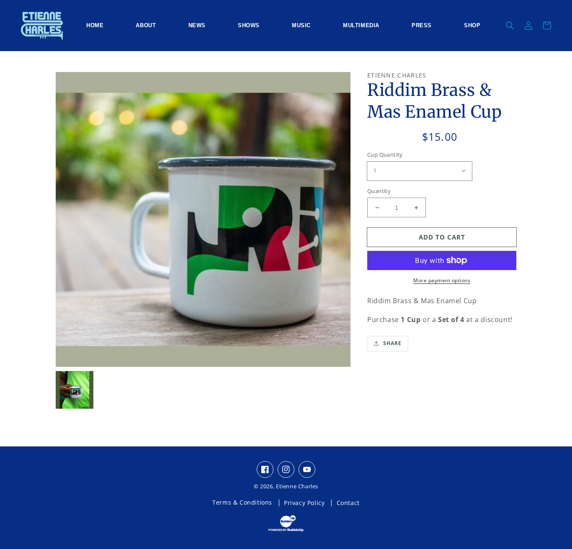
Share (392, 343)
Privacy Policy (304, 503)
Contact (348, 503)
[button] (510, 25)
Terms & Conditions (242, 502)
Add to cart (442, 237)
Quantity (379, 191)
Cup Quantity (385, 154)
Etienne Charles (297, 486)
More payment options (441, 280)
